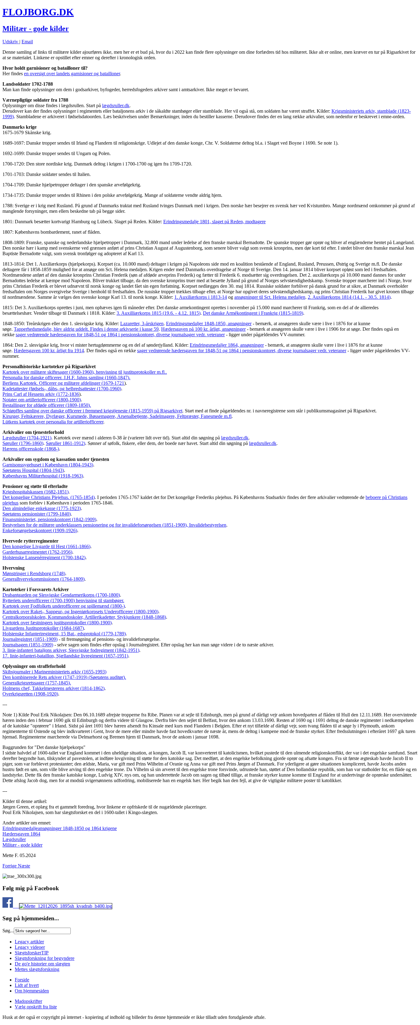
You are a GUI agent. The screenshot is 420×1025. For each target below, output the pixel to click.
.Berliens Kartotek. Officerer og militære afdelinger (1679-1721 (66, 380)
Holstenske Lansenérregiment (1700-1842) (43, 557)
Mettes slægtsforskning (37, 969)
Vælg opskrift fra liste (36, 1006)
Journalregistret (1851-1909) (29, 639)
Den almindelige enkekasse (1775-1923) (41, 508)
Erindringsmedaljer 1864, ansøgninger (227, 345)
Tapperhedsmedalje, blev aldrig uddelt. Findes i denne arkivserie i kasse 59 (86, 329)
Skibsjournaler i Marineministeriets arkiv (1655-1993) (54, 671)
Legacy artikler (29, 941)
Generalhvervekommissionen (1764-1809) (43, 579)
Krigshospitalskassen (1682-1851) (35, 491)
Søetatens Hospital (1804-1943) (33, 470)
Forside (22, 979)
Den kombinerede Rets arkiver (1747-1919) (44, 677)
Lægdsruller (14, 839)
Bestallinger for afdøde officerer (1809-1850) (46, 405)
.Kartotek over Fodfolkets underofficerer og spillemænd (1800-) (63, 603)
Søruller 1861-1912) (65, 443)
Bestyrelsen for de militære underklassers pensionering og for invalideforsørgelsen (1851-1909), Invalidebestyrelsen (114, 525)
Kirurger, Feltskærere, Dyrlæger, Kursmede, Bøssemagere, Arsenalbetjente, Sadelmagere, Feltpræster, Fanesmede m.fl (117, 416)
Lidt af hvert (27, 985)
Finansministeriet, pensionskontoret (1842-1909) (49, 519)
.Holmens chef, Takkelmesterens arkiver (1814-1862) (53, 685)
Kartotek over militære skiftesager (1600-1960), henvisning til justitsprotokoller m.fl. (84, 372)
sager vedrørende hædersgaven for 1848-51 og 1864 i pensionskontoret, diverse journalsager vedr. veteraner (120, 334)
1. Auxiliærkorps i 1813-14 (200, 297)
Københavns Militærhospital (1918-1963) (42, 475)
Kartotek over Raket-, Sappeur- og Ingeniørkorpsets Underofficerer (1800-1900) (80, 611)
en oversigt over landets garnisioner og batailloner (72, 73)
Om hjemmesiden (32, 990)
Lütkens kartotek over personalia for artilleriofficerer (52, 421)
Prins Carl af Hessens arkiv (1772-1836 (40, 394)
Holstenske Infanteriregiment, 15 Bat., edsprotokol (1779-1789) (64, 633)
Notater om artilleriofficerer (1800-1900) (41, 399)
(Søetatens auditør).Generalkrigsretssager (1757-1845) (64, 680)
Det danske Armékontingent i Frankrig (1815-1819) (253, 313)
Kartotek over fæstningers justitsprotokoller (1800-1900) (57, 622)
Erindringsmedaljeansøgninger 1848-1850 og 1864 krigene (59, 828)
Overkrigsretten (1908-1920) (30, 693)
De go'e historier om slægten (42, 963)
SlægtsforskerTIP (32, 952)
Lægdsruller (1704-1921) (26, 437)
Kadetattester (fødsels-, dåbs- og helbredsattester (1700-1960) (61, 388)
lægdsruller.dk (115, 105)
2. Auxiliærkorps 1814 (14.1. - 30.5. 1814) (349, 297)
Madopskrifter (28, 1001)
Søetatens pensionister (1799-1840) (36, 513)
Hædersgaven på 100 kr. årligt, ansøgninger (203, 329)
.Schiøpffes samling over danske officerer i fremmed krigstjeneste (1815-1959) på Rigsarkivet (92, 408)
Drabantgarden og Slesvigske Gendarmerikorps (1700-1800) (61, 595)
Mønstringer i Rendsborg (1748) (33, 573)
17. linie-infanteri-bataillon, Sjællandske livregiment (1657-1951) (65, 655)
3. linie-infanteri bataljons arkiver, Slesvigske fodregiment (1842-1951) (70, 650)
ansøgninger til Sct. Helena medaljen (269, 297)
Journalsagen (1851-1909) (27, 644)
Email (27, 41)
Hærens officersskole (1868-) (30, 448)
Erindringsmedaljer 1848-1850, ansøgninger (209, 323)
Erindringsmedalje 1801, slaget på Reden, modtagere (214, 221)
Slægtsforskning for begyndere (44, 958)
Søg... (8, 930)
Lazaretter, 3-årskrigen (142, 323)
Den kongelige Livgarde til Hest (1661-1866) (46, 546)
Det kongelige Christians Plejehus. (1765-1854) (48, 497)
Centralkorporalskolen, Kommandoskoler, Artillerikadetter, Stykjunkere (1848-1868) (84, 617)
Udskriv (10, 41)
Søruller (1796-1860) (22, 443)
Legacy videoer (30, 947)
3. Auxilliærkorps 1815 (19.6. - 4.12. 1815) (158, 313)
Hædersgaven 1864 (21, 833)
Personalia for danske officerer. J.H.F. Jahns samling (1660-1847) (65, 377)
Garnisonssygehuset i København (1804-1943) (47, 464)
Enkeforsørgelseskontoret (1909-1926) (39, 530)
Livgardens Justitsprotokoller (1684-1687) (43, 628)
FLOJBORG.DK (38, 12)
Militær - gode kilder (35, 29)
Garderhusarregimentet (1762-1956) (37, 552)
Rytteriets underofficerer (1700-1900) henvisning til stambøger (62, 600)
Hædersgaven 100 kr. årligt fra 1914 (49, 350)
